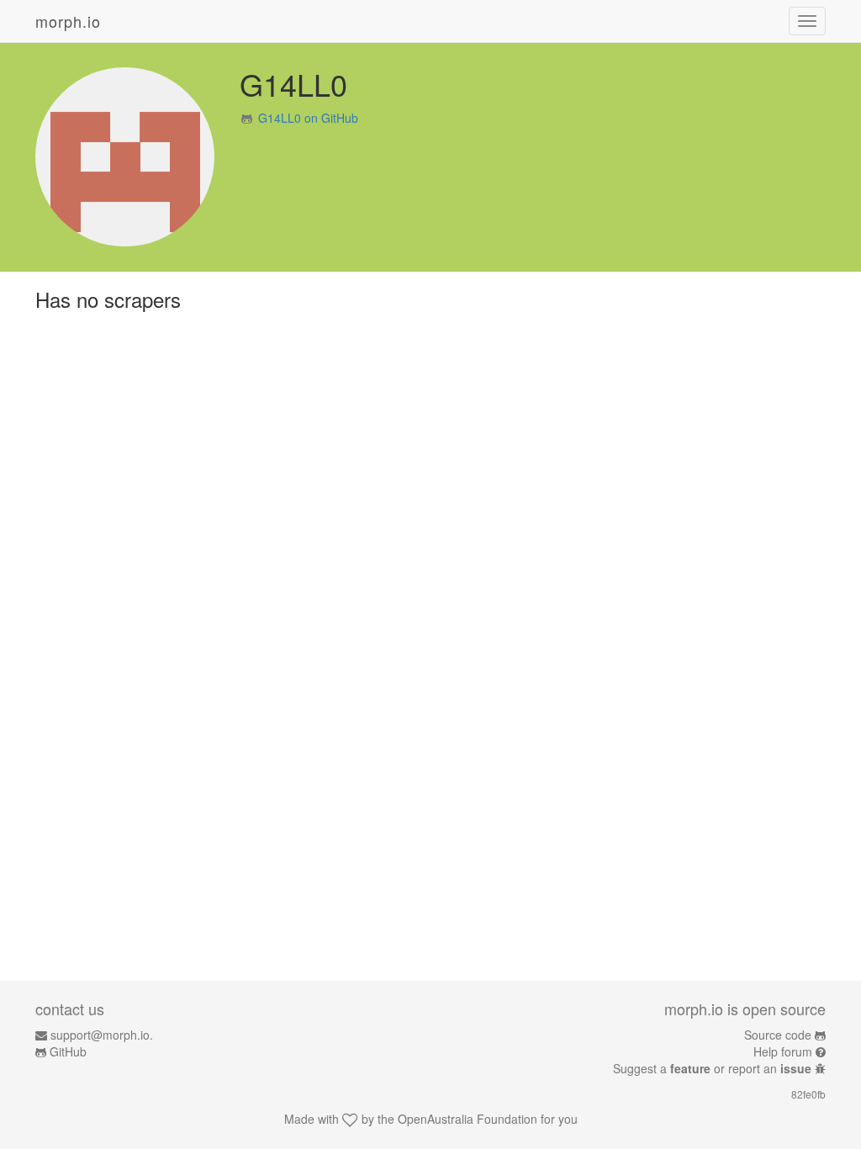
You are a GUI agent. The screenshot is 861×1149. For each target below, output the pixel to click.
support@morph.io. (101, 1034)
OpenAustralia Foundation (467, 1118)
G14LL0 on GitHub (308, 117)
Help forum (782, 1051)
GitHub (68, 1051)
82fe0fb (808, 1094)
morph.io (68, 21)
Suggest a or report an (712, 1068)
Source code (777, 1034)
